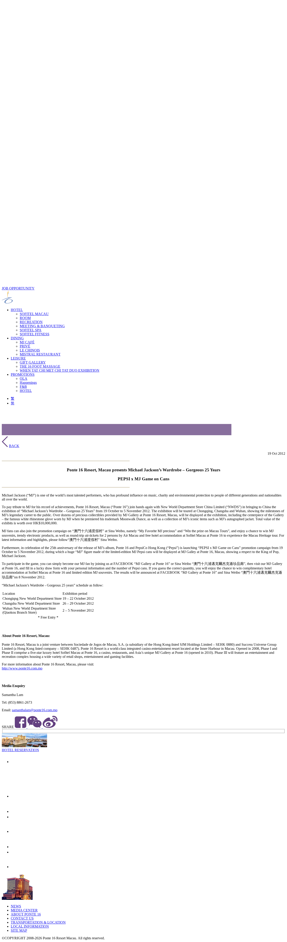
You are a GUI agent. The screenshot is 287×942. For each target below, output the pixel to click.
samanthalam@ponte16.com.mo (34, 710)
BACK (14, 446)
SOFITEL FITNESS (34, 334)
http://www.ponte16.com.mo (22, 668)
